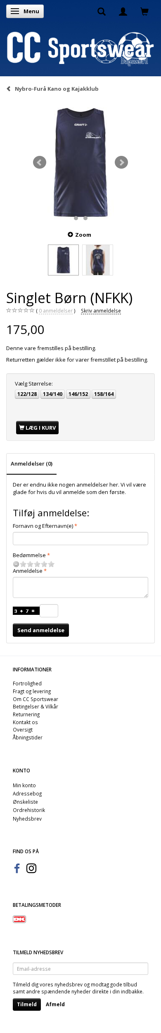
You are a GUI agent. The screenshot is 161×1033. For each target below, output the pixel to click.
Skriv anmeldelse (101, 310)
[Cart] (144, 11)
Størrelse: (34, 383)
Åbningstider (28, 737)
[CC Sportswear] (80, 48)
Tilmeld (27, 1004)
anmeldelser (56, 310)
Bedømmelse (29, 555)
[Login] (123, 11)
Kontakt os (25, 722)
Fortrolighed (27, 683)
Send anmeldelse (40, 630)
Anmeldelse (28, 570)
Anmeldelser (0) (31, 463)
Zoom (83, 234)
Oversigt (23, 729)
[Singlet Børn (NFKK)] (80, 162)
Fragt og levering (32, 691)
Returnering (26, 714)
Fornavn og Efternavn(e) (43, 525)
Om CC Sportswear (35, 699)
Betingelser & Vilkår (35, 706)
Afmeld (55, 1004)
